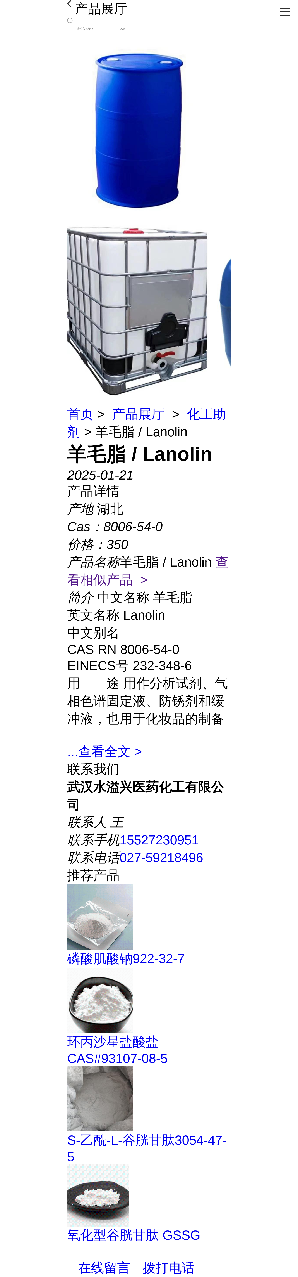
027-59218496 (161, 857)
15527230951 (159, 840)
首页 (80, 414)
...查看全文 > (104, 751)
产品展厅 (138, 414)
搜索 (122, 28)
